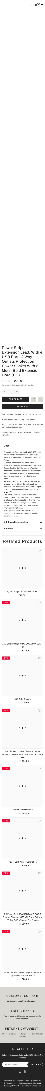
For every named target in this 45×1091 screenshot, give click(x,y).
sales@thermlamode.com (30, 1086)
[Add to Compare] (40, 399)
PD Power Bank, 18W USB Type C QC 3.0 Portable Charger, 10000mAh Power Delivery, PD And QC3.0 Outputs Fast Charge (22, 917)
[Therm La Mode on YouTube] (25, 1072)
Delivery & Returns (11, 1081)
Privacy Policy (25, 1081)
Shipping (15, 385)
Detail (7, 445)
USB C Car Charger (22, 699)
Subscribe (35, 1064)
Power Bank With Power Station (22, 862)
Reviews (8, 528)
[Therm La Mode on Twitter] (20, 1072)
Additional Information (16, 522)
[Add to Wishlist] (33, 399)
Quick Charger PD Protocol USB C (22, 591)
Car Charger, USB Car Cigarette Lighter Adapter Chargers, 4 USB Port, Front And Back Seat (22, 754)
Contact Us (36, 1081)
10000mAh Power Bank (22, 810)
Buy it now (22, 407)
